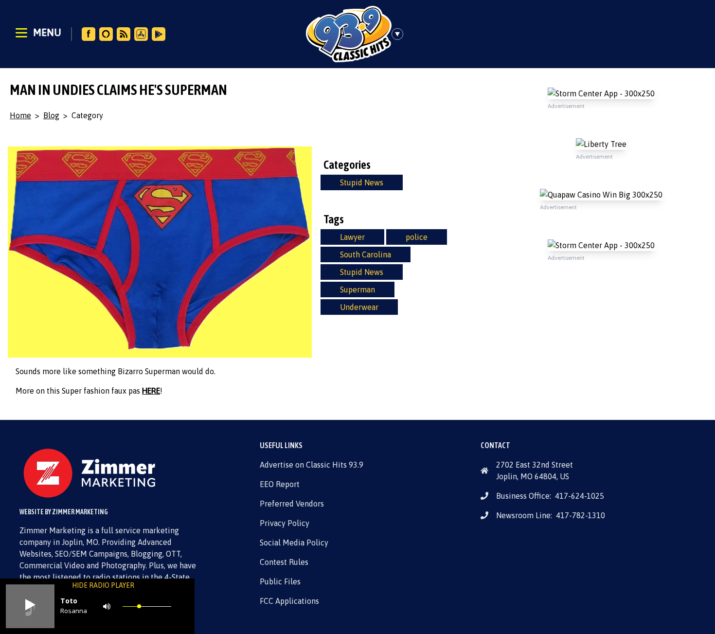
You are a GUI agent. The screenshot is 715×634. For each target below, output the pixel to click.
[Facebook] (88, 34)
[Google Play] (158, 34)
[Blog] (123, 34)
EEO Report (280, 484)
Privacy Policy (284, 523)
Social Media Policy (294, 542)
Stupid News (361, 182)
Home (20, 115)
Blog (51, 115)
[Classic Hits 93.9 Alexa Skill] (106, 34)
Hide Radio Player (103, 585)
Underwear (359, 307)
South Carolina (365, 254)
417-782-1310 (580, 515)
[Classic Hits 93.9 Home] (349, 34)
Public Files (280, 581)
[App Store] (141, 34)
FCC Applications (289, 601)
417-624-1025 (579, 495)
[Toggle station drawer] (400, 34)
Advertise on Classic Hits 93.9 (311, 464)
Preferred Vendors (292, 503)
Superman (357, 289)
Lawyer (352, 237)
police (417, 237)
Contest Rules (284, 562)
